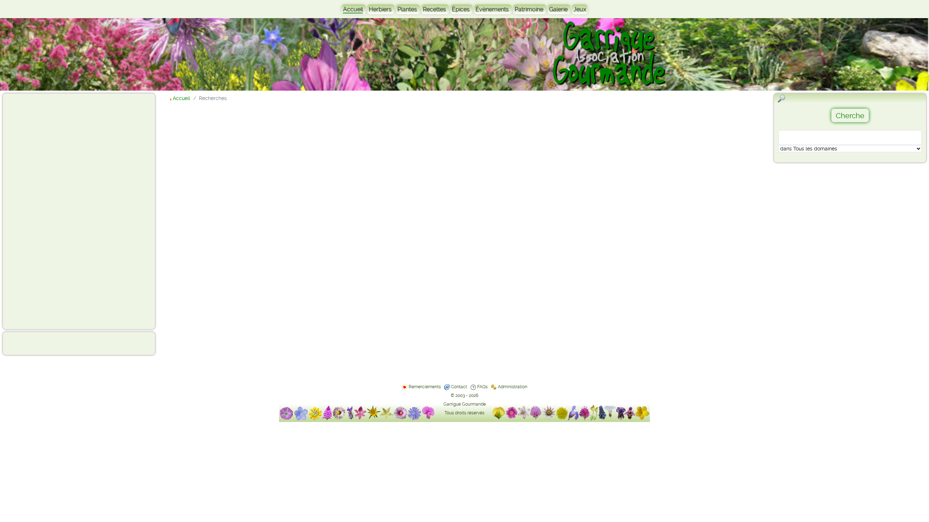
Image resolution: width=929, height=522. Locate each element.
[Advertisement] (35, 211)
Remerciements (425, 386)
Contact (459, 386)
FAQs (482, 386)
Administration (512, 386)
